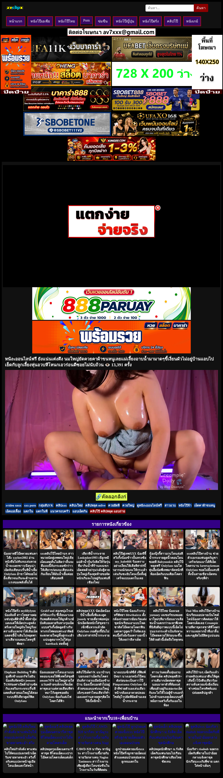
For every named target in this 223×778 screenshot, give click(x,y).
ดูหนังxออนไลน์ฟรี (149, 505)
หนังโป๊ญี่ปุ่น (125, 21)
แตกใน (28, 511)
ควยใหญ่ (128, 505)
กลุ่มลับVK (46, 505)
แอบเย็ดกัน (80, 511)
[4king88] (111, 160)
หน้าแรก (15, 21)
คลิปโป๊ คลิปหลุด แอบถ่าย (107, 511)
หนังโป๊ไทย (66, 21)
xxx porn (30, 505)
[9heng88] (67, 85)
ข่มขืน (103, 21)
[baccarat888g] (67, 110)
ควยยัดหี (114, 505)
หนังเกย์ (192, 21)
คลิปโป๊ (172, 21)
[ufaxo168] (156, 135)
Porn (86, 20)
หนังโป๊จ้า (185, 505)
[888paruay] (111, 236)
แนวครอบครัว (60, 511)
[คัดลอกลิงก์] (111, 497)
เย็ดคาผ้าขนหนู (204, 505)
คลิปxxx (61, 505)
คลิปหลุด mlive (95, 505)
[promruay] (111, 352)
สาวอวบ (170, 505)
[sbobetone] (67, 135)
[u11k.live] (67, 60)
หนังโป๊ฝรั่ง (150, 21)
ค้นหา (201, 8)
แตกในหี (41, 511)
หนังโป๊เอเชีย (40, 21)
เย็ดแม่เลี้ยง (13, 511)
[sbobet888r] (156, 110)
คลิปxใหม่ (76, 505)
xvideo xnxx (13, 505)
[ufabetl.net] (156, 60)
